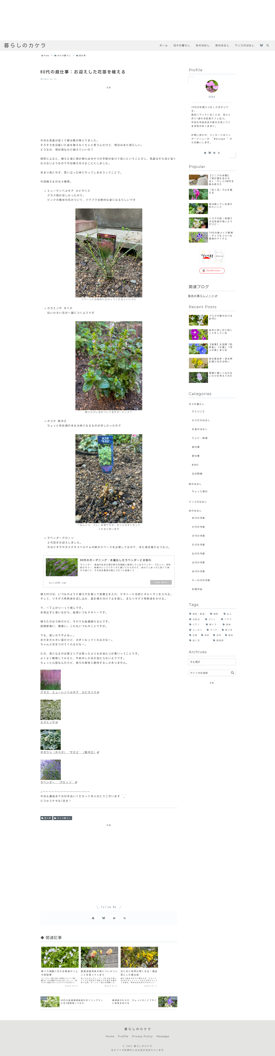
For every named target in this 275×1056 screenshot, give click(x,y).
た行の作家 (198, 544)
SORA (212, 97)
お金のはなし (200, 429)
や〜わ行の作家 (201, 580)
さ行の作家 (198, 536)
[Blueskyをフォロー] (261, 45)
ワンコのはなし (198, 502)
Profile (123, 1036)
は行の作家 (198, 562)
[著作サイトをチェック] (93, 918)
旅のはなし (195, 484)
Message (162, 1036)
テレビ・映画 (200, 438)
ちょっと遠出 (200, 491)
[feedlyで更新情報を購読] (114, 918)
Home (110, 1036)
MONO (195, 465)
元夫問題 (197, 473)
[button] (232, 673)
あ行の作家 (198, 518)
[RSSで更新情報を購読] (124, 918)
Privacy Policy (142, 1036)
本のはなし (195, 510)
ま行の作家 (198, 571)
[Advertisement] (95, 20)
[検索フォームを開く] (267, 45)
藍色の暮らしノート (201, 296)
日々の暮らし (64, 818)
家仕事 (196, 456)
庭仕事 (47, 818)
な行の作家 (198, 553)
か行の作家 (198, 527)
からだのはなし (201, 420)
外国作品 (197, 589)
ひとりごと (198, 411)
